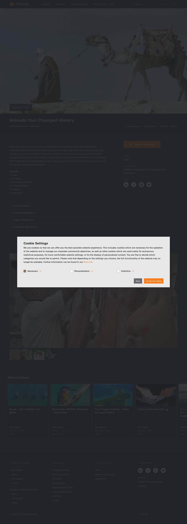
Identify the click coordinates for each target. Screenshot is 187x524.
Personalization (82, 271)
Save (138, 281)
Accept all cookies (153, 281)
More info (88, 262)
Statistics (126, 271)
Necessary (32, 271)
